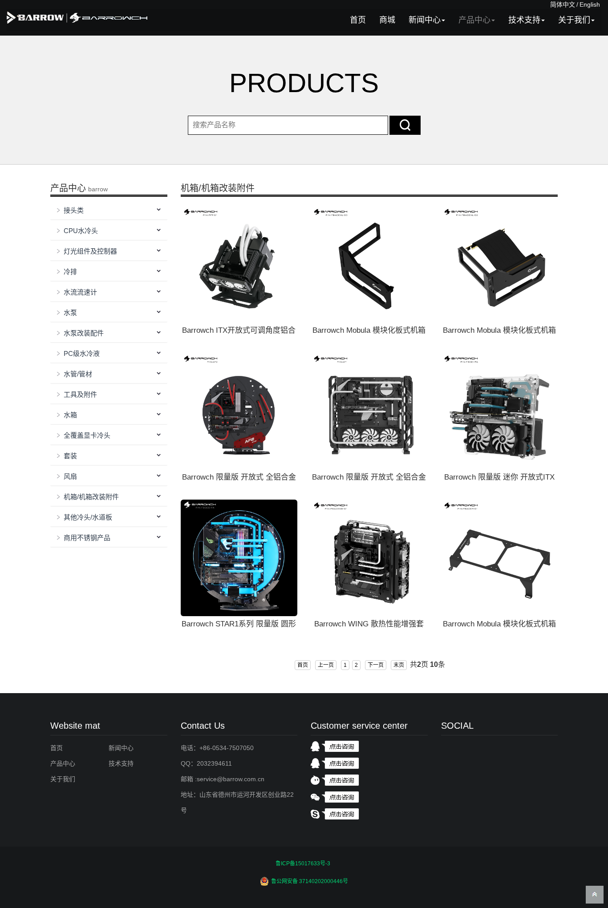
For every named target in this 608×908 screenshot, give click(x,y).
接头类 (74, 210)
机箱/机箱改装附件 (91, 496)
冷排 (70, 271)
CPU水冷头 (81, 230)
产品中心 (474, 20)
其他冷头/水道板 (88, 517)
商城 (387, 20)
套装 (70, 456)
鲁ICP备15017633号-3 (303, 863)
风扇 (70, 476)
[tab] (108, 211)
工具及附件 (80, 394)
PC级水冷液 (82, 353)
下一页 (376, 665)
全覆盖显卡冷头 (87, 435)
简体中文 (562, 4)
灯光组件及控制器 (90, 251)
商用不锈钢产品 (87, 537)
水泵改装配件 (84, 333)
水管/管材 (78, 374)
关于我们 (574, 20)
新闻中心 (425, 20)
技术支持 (524, 20)
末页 (398, 665)
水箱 (70, 415)
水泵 (70, 312)
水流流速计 (80, 292)
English (590, 4)
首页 (358, 20)
